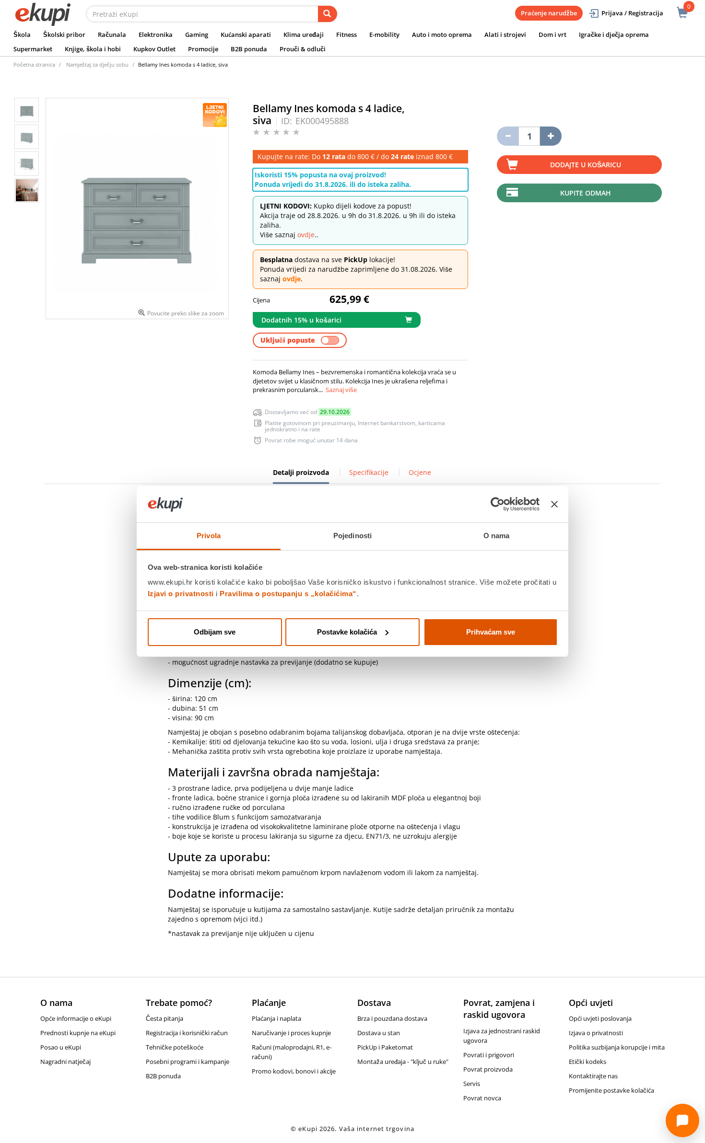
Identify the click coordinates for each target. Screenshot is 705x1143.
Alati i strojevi (505, 34)
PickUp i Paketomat (385, 1047)
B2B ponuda (249, 49)
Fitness (346, 34)
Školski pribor (64, 34)
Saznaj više (341, 389)
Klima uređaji (303, 34)
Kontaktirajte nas (593, 1076)
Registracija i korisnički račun (187, 1032)
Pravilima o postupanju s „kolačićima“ (288, 593)
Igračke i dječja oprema (614, 34)
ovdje (306, 234)
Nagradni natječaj (65, 1061)
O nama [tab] (496, 535)
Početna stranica (34, 64)
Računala (112, 34)
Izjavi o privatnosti (181, 593)
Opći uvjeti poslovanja (600, 1018)
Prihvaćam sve (490, 632)
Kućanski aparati (246, 34)
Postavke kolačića (347, 632)
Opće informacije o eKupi (75, 1018)
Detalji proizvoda (301, 476)
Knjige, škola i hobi (93, 49)
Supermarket (32, 49)
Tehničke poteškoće (174, 1047)
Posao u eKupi (60, 1047)
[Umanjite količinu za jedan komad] (507, 136)
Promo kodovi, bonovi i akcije (294, 1071)
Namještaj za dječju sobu (97, 64)
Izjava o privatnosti (596, 1032)
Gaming (196, 34)
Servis (471, 1083)
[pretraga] (327, 14)
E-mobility (384, 34)
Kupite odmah (585, 192)
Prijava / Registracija (632, 13)
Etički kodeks (587, 1061)
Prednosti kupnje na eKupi (78, 1032)
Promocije (203, 49)
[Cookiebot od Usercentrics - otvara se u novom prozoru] (498, 504)
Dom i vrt (552, 34)
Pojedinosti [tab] (352, 535)
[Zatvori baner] (554, 504)
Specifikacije (368, 472)
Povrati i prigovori (488, 1055)
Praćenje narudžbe (549, 13)
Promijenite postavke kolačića (611, 1090)
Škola (22, 34)
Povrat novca (482, 1098)
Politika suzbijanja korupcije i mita (617, 1047)
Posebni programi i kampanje (187, 1061)
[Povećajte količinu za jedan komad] (551, 136)
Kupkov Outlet (154, 49)
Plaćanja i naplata (276, 1018)
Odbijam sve (214, 632)
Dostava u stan (378, 1032)
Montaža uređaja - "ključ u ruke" (402, 1061)
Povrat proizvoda (488, 1069)
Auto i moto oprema (442, 34)
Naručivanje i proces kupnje (291, 1032)
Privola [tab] (209, 535)
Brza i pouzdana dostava (392, 1018)
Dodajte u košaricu (585, 164)
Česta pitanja (164, 1018)
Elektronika (156, 34)
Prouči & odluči (303, 49)
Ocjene (420, 472)
